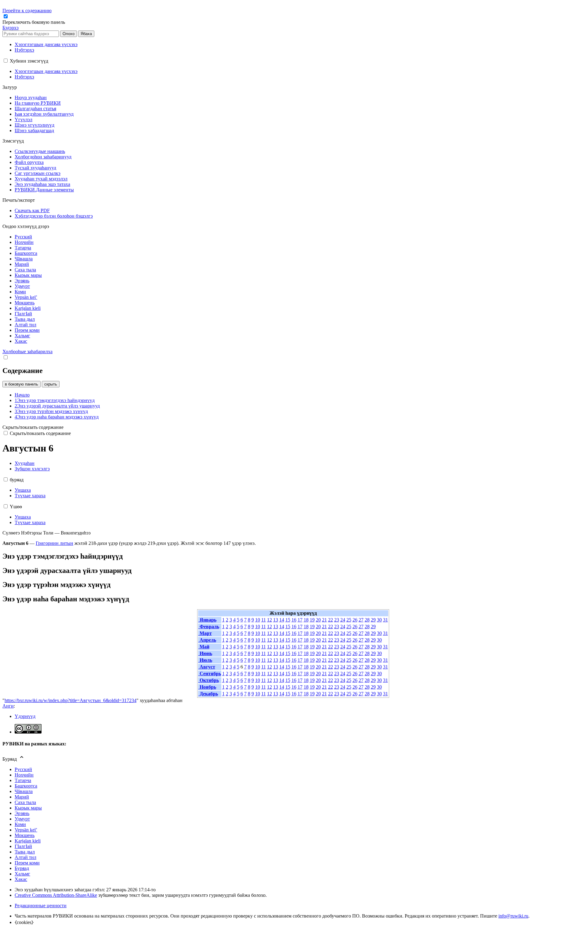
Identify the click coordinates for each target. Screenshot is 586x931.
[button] (34, 22)
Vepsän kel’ (26, 829)
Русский (23, 769)
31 (385, 619)
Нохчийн (24, 774)
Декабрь (208, 693)
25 (348, 619)
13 (275, 619)
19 (312, 619)
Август (206, 666)
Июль (205, 660)
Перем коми (27, 862)
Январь (207, 619)
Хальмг (22, 873)
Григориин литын (54, 543)
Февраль (208, 626)
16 (293, 619)
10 (257, 619)
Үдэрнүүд (25, 716)
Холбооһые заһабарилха (27, 351)
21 (324, 619)
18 (306, 619)
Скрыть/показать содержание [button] (32, 427)
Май (203, 646)
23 (336, 619)
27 (361, 619)
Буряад (22, 868)
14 (281, 619)
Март (205, 633)
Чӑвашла (24, 791)
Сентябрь (209, 673)
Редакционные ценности (41, 905)
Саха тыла (25, 802)
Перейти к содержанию (27, 10)
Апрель (207, 640)
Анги (8, 705)
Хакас (21, 879)
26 (355, 619)
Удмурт (22, 818)
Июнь (205, 653)
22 (330, 619)
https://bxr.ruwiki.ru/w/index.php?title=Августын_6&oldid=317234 (70, 700)
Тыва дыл (25, 851)
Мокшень (24, 835)
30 (379, 619)
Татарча (23, 780)
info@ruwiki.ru (513, 915)
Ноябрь (207, 687)
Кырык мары (28, 807)
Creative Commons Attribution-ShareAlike (56, 895)
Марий (22, 796)
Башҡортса (26, 785)
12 (269, 619)
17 (300, 619)
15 (287, 619)
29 (373, 619)
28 (367, 619)
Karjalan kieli (28, 840)
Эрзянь (22, 813)
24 (342, 619)
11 (263, 619)
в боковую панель (21, 384)
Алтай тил (25, 857)
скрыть (50, 384)
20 (318, 619)
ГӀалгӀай (23, 846)
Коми (20, 824)
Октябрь (208, 680)
